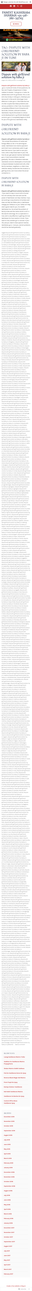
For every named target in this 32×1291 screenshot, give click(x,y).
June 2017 (7, 1255)
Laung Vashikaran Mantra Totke (14, 1057)
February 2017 (8, 1274)
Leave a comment (20, 1044)
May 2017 (7, 1260)
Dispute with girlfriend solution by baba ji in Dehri (16, 441)
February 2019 (8, 1163)
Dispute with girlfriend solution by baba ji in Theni (16, 965)
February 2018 (8, 1218)
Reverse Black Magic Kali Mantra (14, 1078)
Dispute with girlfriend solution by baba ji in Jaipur (16, 560)
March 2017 (7, 1269)
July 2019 (7, 1140)
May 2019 (7, 1149)
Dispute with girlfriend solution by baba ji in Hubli (16, 542)
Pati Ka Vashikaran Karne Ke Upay (15, 1073)
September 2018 (9, 1186)
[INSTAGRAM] (21, 6)
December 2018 (9, 1172)
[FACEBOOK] (11, 6)
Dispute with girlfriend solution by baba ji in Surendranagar (16, 949)
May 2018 (7, 1204)
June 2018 (7, 1200)
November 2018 (9, 1177)
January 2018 (8, 1223)
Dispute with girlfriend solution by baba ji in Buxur (16, 387)
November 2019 (9, 1121)
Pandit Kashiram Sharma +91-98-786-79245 (16, 15)
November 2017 (9, 1232)
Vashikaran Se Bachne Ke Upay (14, 1096)
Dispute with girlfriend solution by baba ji (16, 76)
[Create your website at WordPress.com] (16, 2)
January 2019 (8, 1167)
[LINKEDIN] (14, 6)
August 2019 (8, 1135)
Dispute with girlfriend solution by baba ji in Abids (16, 235)
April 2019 (7, 1154)
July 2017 (7, 1251)
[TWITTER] (18, 6)
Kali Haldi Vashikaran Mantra (13, 1091)
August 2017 (8, 1246)
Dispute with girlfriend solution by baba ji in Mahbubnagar (15, 681)
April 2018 (7, 1209)
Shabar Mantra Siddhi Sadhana (14, 1068)
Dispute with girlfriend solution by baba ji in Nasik (16, 758)
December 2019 (9, 1117)
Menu (17, 24)
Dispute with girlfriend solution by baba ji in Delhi (16, 443)
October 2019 (8, 1126)
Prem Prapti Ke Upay (10, 1082)
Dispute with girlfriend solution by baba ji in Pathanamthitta (15, 794)
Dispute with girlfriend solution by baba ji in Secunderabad (15, 897)
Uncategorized (21, 80)
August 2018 (8, 1191)
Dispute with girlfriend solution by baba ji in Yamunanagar (15, 1040)
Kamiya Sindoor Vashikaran (13, 1087)
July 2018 (7, 1195)
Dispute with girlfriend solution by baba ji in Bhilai (16, 350)
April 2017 (7, 1265)
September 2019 (9, 1130)
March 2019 (8, 1158)
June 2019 (7, 1144)
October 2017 (8, 1237)
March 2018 (8, 1214)
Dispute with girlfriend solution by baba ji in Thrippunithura (15, 973)
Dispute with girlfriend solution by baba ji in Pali (15, 778)
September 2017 (9, 1241)
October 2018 (8, 1181)
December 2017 (9, 1228)
